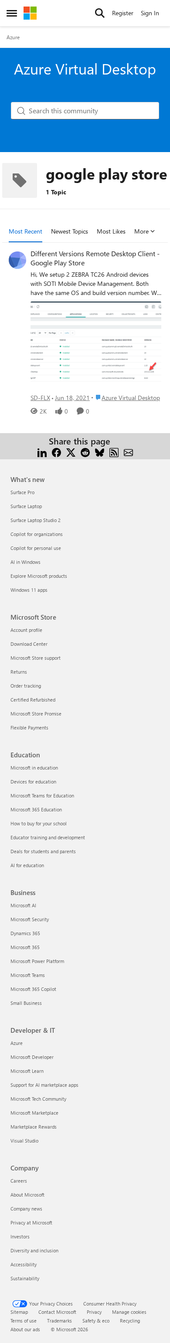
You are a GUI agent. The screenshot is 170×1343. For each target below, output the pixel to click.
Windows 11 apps (29, 590)
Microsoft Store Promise (35, 713)
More (141, 231)
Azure (13, 37)
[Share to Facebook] (56, 451)
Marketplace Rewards (33, 1126)
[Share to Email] (128, 451)
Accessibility (23, 1264)
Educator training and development (47, 837)
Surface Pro (22, 492)
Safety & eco (95, 1320)
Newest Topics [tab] (69, 231)
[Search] (100, 13)
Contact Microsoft (57, 1312)
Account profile (26, 630)
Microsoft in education (34, 767)
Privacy (94, 1312)
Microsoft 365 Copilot (33, 989)
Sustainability (24, 1278)
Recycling (130, 1320)
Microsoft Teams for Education (42, 795)
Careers (18, 1180)
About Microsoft (27, 1194)
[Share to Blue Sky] (99, 451)
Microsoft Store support (35, 658)
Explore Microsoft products (38, 576)
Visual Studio (24, 1140)
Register (122, 13)
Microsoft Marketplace (34, 1112)
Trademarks (59, 1320)
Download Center (29, 644)
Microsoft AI (23, 905)
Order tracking (25, 685)
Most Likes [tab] (111, 231)
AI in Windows (25, 562)
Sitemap (19, 1312)
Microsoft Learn (27, 1071)
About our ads (25, 1329)
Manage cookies (129, 1312)
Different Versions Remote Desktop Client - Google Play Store (95, 258)
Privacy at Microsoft (31, 1222)
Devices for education (33, 781)
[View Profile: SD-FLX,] (17, 260)
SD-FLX (40, 397)
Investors (20, 1236)
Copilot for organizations (36, 534)
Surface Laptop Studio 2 (35, 520)
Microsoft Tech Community (38, 1098)
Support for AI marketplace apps (44, 1085)
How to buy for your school (38, 823)
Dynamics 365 (25, 933)
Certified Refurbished (32, 699)
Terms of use (23, 1320)
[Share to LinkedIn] (42, 451)
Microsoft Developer (32, 1057)
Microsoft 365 (25, 947)
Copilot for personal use (35, 548)
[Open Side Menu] (11, 13)
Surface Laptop (26, 506)
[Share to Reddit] (85, 451)
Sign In (150, 13)
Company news (26, 1208)
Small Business (26, 1003)
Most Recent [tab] (25, 231)
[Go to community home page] (30, 13)
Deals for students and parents (43, 851)
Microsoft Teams (27, 975)
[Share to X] (70, 451)
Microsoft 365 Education (36, 809)
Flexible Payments (29, 727)
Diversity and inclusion (34, 1250)
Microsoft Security (29, 919)
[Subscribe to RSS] (114, 451)
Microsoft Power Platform (37, 961)
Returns (18, 671)
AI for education (27, 865)
